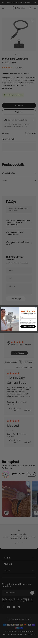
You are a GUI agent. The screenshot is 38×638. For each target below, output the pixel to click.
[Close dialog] (36, 308)
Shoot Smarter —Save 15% (28, 326)
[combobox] (21, 320)
